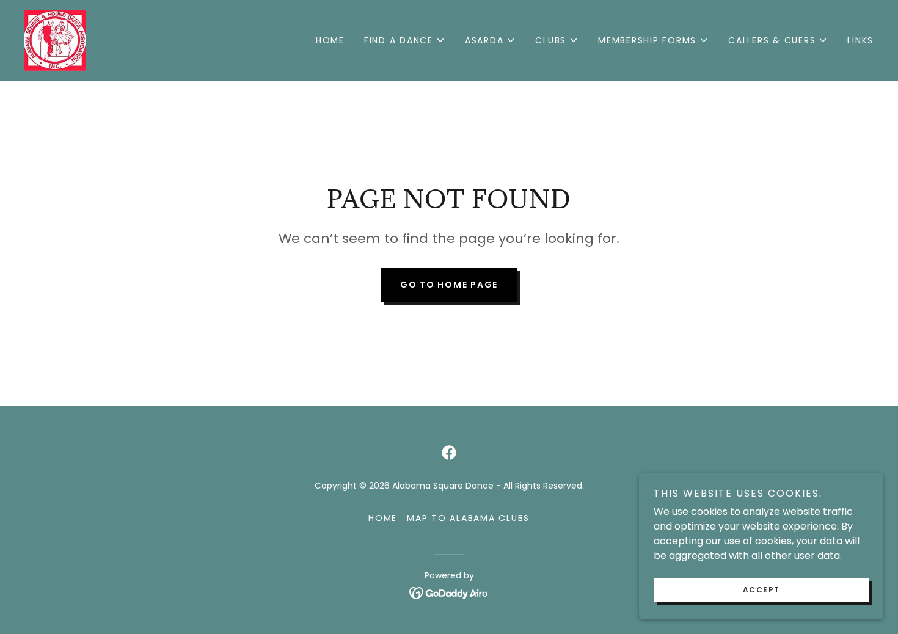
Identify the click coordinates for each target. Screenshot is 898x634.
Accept (761, 590)
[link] (55, 39)
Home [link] (330, 40)
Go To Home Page (449, 285)
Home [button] (382, 518)
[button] (404, 40)
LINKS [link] (860, 40)
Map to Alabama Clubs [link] (468, 518)
